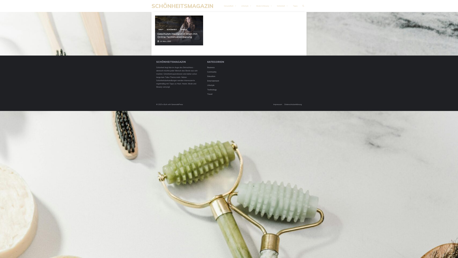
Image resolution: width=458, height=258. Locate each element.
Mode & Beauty (262, 6)
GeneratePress (177, 104)
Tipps (295, 6)
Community (211, 72)
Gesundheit (228, 6)
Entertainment (213, 81)
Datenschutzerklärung (293, 104)
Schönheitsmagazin (182, 6)
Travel (209, 94)
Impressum (277, 104)
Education (211, 76)
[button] (303, 6)
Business (211, 67)
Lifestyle (244, 6)
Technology (212, 90)
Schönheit (281, 6)
